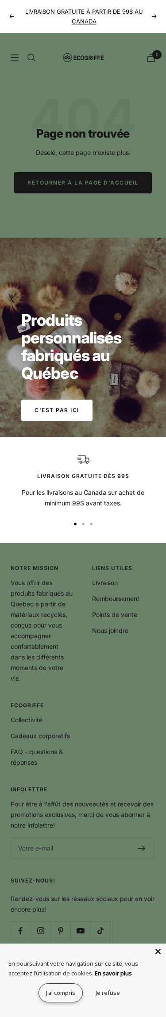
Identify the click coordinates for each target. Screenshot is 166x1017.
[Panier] (151, 58)
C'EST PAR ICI (57, 410)
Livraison (105, 582)
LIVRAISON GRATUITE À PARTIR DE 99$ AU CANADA (84, 16)
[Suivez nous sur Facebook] (21, 931)
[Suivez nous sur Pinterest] (60, 931)
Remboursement (115, 598)
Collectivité (26, 720)
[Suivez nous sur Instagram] (40, 931)
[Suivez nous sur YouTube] (80, 931)
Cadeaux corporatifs (40, 736)
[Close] (158, 951)
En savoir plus (113, 973)
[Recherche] (31, 58)
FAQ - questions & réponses (37, 757)
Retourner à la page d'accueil (83, 182)
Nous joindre (110, 630)
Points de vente (114, 614)
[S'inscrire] (142, 848)
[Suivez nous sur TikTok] (100, 931)
